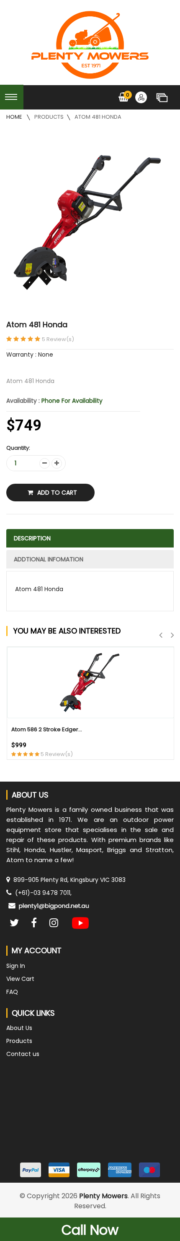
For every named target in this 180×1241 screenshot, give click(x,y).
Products (49, 117)
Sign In (15, 966)
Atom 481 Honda (98, 117)
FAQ (12, 992)
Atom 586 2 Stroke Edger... (46, 729)
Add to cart (57, 492)
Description (32, 538)
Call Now (90, 1229)
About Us (19, 1028)
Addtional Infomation (48, 559)
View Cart (20, 979)
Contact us (22, 1054)
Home (14, 117)
